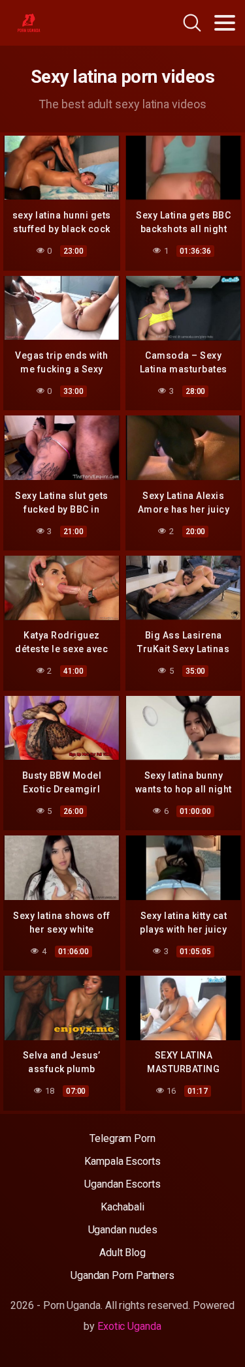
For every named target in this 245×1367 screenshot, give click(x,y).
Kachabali (122, 1207)
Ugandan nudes (122, 1230)
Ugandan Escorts (122, 1184)
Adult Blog (122, 1252)
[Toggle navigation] (224, 23)
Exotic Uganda (129, 1326)
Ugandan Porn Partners (122, 1275)
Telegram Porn (122, 1138)
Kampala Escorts (122, 1161)
